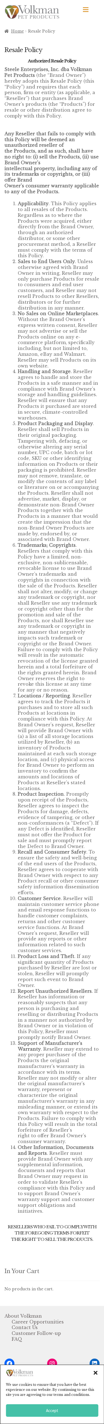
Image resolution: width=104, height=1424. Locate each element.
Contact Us (25, 1327)
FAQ (17, 1339)
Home (17, 31)
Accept (52, 1410)
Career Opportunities (38, 1322)
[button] (95, 1373)
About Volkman (23, 1316)
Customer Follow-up (36, 1333)
